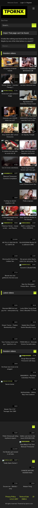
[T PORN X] (15, 12)
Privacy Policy (10, 497)
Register (29, 2)
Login (22, 2)
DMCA (24, 499)
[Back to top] (32, 502)
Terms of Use (24, 497)
